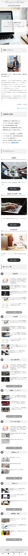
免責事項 (7, 549)
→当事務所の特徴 (14, 142)
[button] (25, 285)
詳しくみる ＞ (14, 188)
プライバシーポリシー (20, 549)
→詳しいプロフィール (22, 108)
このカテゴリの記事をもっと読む (14, 312)
